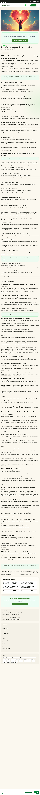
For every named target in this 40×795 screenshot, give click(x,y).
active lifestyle (28, 657)
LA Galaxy (4, 643)
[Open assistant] (37, 792)
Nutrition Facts (13, 662)
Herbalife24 (4, 645)
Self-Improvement (14, 657)
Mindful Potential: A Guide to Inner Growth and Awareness (10, 591)
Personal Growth (4, 45)
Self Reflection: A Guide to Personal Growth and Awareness (10, 587)
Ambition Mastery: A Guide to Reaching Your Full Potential (27, 583)
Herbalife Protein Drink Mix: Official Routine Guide (10, 614)
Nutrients (4, 626)
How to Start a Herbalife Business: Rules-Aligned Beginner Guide (10, 583)
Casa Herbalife (18, 659)
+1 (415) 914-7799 (35, 1)
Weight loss (4, 630)
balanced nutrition (30, 659)
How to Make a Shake (6, 646)
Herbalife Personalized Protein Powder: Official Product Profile (13, 612)
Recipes (3, 641)
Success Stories (5, 635)
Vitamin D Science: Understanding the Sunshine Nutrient (28, 587)
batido (4, 662)
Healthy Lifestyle (21, 657)
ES (27, 5)
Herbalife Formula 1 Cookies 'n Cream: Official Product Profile (12, 616)
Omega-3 (8, 662)
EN (25, 5)
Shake (3, 638)
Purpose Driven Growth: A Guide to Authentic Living (28, 591)
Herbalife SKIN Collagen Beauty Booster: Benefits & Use (11, 619)
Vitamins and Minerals (6, 659)
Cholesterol (24, 659)
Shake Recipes (4, 636)
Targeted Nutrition (5, 633)
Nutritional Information (6, 657)
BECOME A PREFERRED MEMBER (20, 40)
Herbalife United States (6, 648)
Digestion (33, 657)
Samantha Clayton (5, 640)
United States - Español (6, 631)
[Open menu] (38, 5)
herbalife (13, 659)
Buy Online (33, 5)
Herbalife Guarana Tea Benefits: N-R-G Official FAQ (11, 617)
